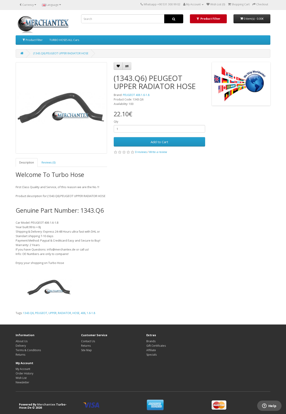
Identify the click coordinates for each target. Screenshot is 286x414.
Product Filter (34, 40)
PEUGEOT (41, 313)
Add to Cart (159, 142)
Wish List (21, 378)
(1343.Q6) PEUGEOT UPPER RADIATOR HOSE (60, 53)
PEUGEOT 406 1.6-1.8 (136, 95)
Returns (20, 355)
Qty (116, 121)
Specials (151, 355)
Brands (151, 341)
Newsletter (22, 382)
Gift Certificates (156, 346)
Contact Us (88, 341)
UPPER (52, 313)
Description (26, 162)
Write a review (158, 152)
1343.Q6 (28, 313)
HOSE (75, 313)
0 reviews (141, 152)
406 (83, 313)
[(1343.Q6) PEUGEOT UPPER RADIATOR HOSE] (61, 108)
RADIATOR (64, 313)
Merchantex (46, 404)
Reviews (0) (48, 162)
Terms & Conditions (28, 350)
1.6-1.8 (91, 313)
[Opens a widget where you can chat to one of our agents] (269, 406)
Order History (24, 373)
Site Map (86, 350)
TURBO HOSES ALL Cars (64, 40)
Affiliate (151, 350)
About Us (21, 341)
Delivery (21, 346)
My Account (23, 369)
